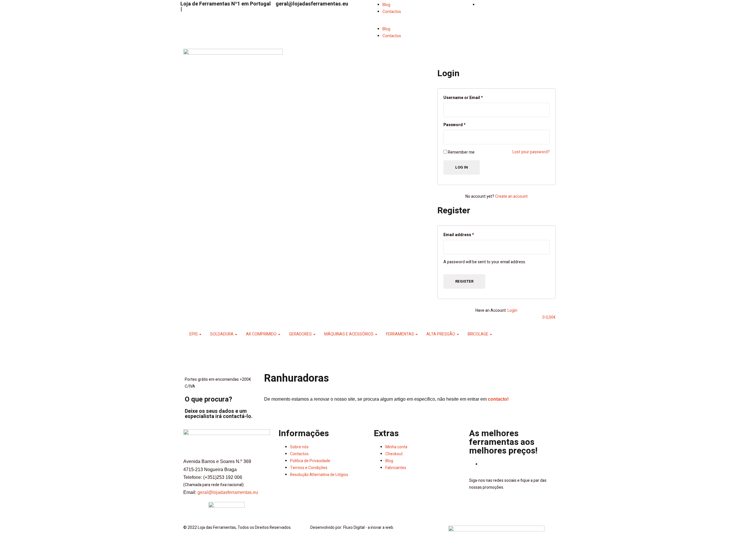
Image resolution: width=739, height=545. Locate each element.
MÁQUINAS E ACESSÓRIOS (349, 334)
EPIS (194, 334)
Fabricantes (395, 468)
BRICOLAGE (478, 334)
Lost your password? (531, 152)
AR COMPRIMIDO (261, 334)
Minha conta (396, 447)
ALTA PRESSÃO (441, 334)
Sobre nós (299, 447)
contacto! (498, 399)
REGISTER (464, 281)
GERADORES (301, 334)
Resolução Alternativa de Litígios (319, 475)
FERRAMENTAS (400, 334)
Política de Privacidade (310, 461)
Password (454, 125)
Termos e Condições (308, 468)
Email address (458, 235)
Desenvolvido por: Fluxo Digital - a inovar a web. (352, 528)
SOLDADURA (222, 334)
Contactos (391, 12)
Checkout (394, 454)
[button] (417, 22)
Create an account (511, 196)
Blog (386, 5)
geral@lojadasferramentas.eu (312, 4)
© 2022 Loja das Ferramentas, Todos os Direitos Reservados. (237, 528)
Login (512, 310)
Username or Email (463, 98)
